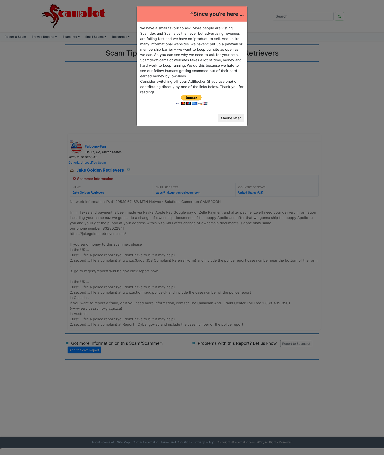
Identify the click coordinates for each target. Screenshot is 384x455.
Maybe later (231, 118)
